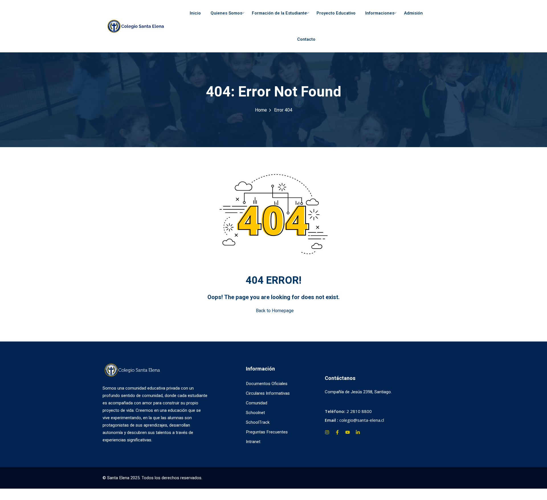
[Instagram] (327, 432)
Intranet (253, 442)
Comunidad (256, 403)
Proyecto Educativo (336, 13)
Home (261, 110)
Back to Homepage (275, 310)
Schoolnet (255, 413)
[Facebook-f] (337, 432)
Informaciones (379, 13)
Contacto (306, 39)
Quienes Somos (226, 13)
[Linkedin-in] (358, 432)
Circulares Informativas (268, 393)
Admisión (413, 13)
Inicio (195, 13)
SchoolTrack (258, 422)
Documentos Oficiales (266, 383)
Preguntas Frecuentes (267, 432)
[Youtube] (347, 432)
